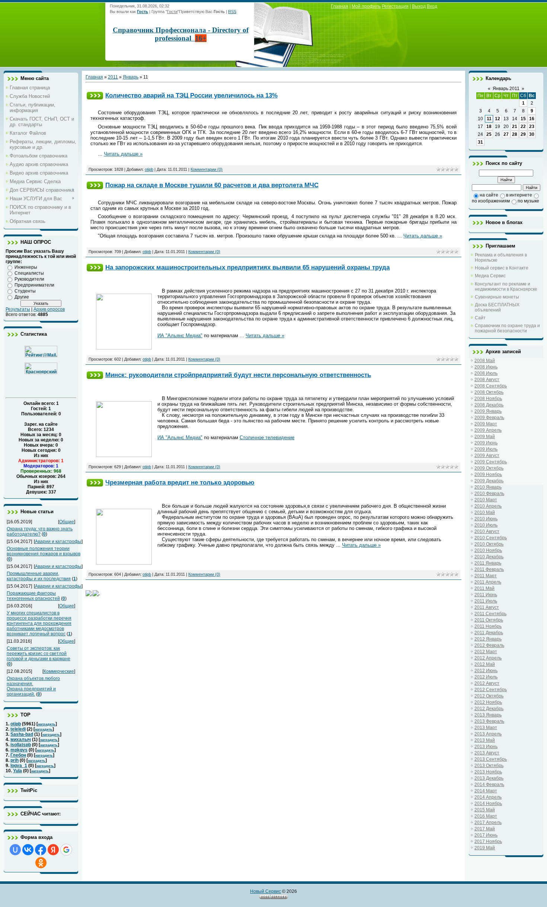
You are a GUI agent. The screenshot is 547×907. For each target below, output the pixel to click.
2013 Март (485, 727)
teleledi (18, 729)
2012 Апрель (488, 658)
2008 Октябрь (488, 392)
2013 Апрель (488, 734)
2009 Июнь (486, 442)
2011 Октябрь (488, 620)
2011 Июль (485, 601)
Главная (339, 6)
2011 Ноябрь (488, 626)
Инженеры (26, 267)
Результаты (18, 309)
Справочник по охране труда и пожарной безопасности (507, 328)
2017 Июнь (486, 835)
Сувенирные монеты (497, 297)
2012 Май (484, 664)
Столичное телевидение (267, 437)
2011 (113, 77)
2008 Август (486, 379)
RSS (232, 11)
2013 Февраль (489, 721)
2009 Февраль (489, 417)
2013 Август (486, 753)
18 (489, 126)
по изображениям (491, 201)
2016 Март (485, 816)
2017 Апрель (488, 822)
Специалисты (29, 273)
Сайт (480, 317)
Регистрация (395, 6)
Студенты (25, 291)
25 (489, 134)
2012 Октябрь (488, 696)
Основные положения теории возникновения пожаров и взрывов (43, 551)
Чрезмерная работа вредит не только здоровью (180, 482)
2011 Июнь (485, 594)
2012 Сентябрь (490, 689)
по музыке (528, 201)
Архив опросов (49, 309)
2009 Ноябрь (488, 474)
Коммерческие (59, 671)
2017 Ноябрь (488, 841)
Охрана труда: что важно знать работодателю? (40, 531)
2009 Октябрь (488, 468)
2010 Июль (486, 525)
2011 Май (484, 588)
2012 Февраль (489, 645)
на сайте (489, 195)
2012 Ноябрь (488, 702)
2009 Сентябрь (490, 461)
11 (489, 118)
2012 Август (486, 683)
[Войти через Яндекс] (53, 849)
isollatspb (20, 744)
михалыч (20, 739)
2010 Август (486, 531)
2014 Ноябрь (488, 803)
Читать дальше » (123, 154)
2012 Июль (486, 677)
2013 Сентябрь (490, 759)
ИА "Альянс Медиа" (179, 335)
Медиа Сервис (490, 275)
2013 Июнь (486, 746)
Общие (66, 521)
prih (14, 760)
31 (480, 142)
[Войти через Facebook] (40, 849)
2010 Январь (488, 487)
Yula (17, 770)
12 (497, 118)
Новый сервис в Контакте (501, 268)
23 (531, 126)
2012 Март (485, 651)
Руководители (29, 279)
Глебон (18, 755)
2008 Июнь (486, 367)
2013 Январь (488, 715)
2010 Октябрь (488, 544)
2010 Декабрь (488, 556)
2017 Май (484, 828)
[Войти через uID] (15, 849)
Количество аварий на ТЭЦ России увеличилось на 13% (191, 95)
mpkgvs (19, 750)
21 (514, 126)
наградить (46, 724)
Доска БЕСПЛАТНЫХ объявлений (497, 307)
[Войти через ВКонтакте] (27, 849)
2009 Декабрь (488, 480)
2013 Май (484, 740)
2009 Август (486, 455)
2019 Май (484, 847)
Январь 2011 (506, 88)
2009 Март (485, 424)
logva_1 (18, 765)
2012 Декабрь (488, 708)
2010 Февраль (489, 493)
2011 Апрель (487, 582)
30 (531, 134)
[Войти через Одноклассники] (41, 862)
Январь (130, 77)
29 (523, 134)
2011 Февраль (489, 569)
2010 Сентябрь (490, 537)
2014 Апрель (488, 797)
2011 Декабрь (488, 632)
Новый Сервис (265, 891)
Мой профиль (366, 6)
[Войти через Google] (66, 850)
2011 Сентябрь (490, 613)
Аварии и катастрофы (58, 541)
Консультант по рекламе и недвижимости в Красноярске (506, 286)
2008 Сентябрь (490, 386)
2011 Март (485, 575)
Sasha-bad (21, 734)
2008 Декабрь (488, 405)
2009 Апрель (488, 430)
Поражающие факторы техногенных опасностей (33, 596)
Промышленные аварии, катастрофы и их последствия (39, 576)
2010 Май (484, 512)
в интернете (519, 195)
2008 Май (484, 360)
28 (514, 134)
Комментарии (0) (207, 169)
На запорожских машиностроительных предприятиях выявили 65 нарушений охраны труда (247, 267)
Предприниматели (34, 285)
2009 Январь (488, 411)
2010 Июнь (486, 518)
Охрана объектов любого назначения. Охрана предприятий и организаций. (33, 686)
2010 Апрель (488, 506)
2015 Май (484, 809)
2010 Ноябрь (488, 550)
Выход (419, 6)
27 (506, 134)
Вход (432, 6)
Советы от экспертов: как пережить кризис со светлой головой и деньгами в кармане (38, 653)
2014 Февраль (489, 784)
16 (531, 118)
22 (523, 126)
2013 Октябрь (488, 765)
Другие (22, 297)
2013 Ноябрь (488, 772)
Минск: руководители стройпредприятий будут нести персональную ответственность (238, 375)
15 (523, 118)
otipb (15, 723)
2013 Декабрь (488, 778)
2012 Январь (488, 639)
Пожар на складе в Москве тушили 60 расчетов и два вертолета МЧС (212, 185)
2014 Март (485, 790)
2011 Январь (487, 563)
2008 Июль (486, 373)
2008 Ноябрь (488, 398)
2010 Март (485, 499)
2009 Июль (486, 449)
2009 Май (484, 436)
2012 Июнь (486, 670)
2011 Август (486, 607)
